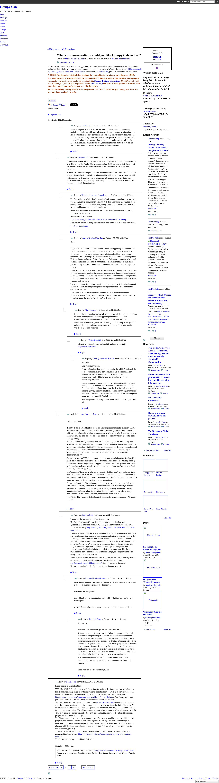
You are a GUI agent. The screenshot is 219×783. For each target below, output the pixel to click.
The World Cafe (101, 72)
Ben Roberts (71, 682)
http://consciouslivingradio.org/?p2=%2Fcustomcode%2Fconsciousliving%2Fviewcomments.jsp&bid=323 (159, 316)
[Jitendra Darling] (162, 465)
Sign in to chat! (201, 781)
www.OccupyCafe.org (106, 702)
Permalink (72, 126)
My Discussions (68, 49)
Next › (90, 767)
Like (53, 100)
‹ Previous (53, 767)
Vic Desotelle (153, 238)
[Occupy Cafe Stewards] (51, 60)
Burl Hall (159, 365)
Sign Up (180, 2)
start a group (97, 83)
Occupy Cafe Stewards (74, 59)
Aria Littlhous (161, 404)
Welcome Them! (156, 231)
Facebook (65, 105)
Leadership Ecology (157, 244)
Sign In (186, 2)
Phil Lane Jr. (160, 492)
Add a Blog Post (152, 451)
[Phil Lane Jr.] (162, 485)
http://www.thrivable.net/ (88, 346)
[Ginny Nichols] (162, 502)
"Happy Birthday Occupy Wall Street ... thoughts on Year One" (158, 147)
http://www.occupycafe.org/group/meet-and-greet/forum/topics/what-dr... (84, 697)
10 (84, 767)
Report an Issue (197, 778)
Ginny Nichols (161, 509)
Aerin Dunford (95, 340)
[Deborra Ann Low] (149, 502)
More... (157, 338)
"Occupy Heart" (150, 127)
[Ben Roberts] (149, 485)
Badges (185, 778)
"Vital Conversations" (152, 96)
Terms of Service (212, 778)
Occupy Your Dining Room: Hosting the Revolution (113, 750)
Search (217, 2)
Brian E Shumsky (151, 553)
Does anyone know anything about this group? (157, 416)
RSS (49, 773)
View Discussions (66, 62)
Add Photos (150, 629)
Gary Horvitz (83, 157)
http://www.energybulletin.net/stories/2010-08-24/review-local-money (98, 219)
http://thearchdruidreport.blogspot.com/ (86, 563)
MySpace (54, 105)
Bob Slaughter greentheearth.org (94, 195)
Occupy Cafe (8, 6)
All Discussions (53, 49)
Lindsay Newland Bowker (92, 238)
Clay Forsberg (153, 139)
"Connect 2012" (150, 111)
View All (167, 451)
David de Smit (87, 125)
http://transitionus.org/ (79, 226)
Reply (73, 151)
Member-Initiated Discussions (107, 81)
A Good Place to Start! (121, 59)
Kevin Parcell (161, 437)
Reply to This (54, 115)
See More (152, 208)
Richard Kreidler (162, 386)
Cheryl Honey (150, 618)
